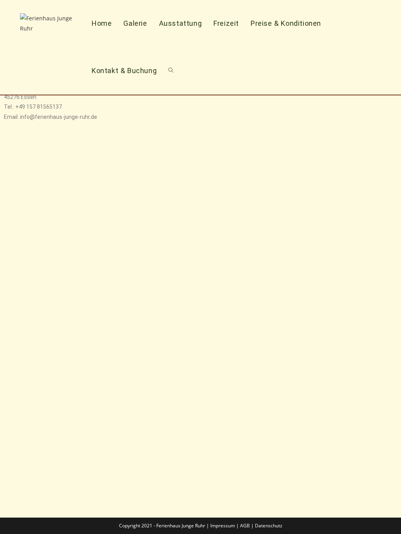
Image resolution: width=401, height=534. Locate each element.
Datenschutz (268, 525)
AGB (245, 525)
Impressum (222, 525)
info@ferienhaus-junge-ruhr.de (58, 117)
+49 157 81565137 (38, 107)
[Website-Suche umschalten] (171, 70)
